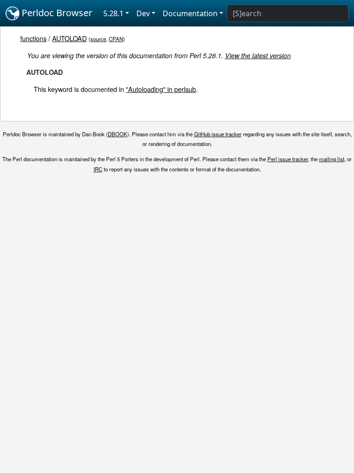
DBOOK (117, 134)
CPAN (116, 38)
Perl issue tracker (287, 159)
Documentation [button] (190, 13)
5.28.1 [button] (113, 13)
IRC (98, 169)
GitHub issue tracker (218, 134)
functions (33, 38)
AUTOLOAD (69, 38)
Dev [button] (143, 13)
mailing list (331, 159)
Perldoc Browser (55, 12)
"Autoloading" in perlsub (161, 89)
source (98, 38)
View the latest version (258, 55)
